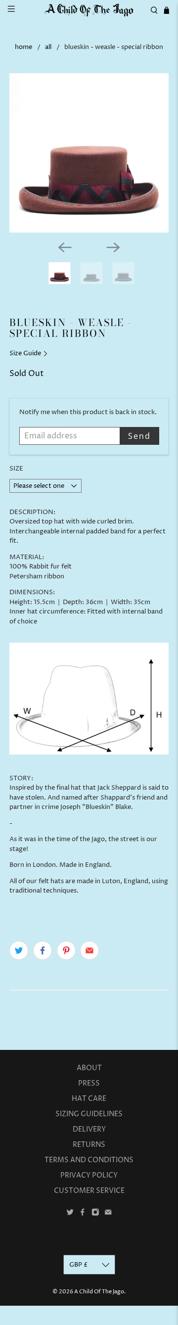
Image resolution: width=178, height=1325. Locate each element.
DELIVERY (89, 1129)
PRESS (89, 1083)
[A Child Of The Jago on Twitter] (70, 1214)
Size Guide (26, 353)
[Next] (113, 247)
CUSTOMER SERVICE (89, 1190)
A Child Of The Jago (99, 1291)
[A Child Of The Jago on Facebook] (83, 1214)
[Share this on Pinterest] (66, 950)
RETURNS (89, 1144)
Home (23, 47)
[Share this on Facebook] (42, 950)
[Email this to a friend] (89, 950)
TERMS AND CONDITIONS (89, 1160)
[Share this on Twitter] (18, 950)
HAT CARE (89, 1098)
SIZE (16, 468)
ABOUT (89, 1068)
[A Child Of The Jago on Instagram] (95, 1214)
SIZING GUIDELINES (89, 1114)
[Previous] (64, 247)
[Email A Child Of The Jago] (108, 1214)
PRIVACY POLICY (89, 1175)
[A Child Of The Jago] (89, 10)
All (48, 47)
